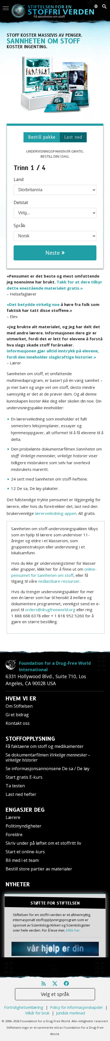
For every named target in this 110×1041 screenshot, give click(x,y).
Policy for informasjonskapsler (76, 1007)
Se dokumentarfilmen (48, 757)
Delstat (21, 202)
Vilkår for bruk (37, 1013)
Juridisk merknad (70, 1013)
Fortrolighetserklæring (23, 1007)
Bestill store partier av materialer (39, 869)
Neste (53, 253)
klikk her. (73, 930)
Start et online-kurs (25, 852)
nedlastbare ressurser (59, 581)
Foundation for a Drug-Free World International (55, 666)
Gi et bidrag (17, 715)
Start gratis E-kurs (24, 777)
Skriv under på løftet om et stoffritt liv (43, 843)
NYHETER (18, 884)
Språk (19, 225)
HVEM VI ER (21, 698)
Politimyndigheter (23, 826)
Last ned (73, 137)
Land (18, 179)
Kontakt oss (18, 723)
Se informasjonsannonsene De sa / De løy (47, 768)
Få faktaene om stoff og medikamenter (45, 746)
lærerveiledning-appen (55, 513)
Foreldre (14, 834)
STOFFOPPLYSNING (30, 739)
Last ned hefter (21, 794)
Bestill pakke (41, 137)
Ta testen (15, 786)
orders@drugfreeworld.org (50, 609)
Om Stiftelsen (19, 706)
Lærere (13, 817)
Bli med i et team (22, 860)
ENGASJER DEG (25, 810)
